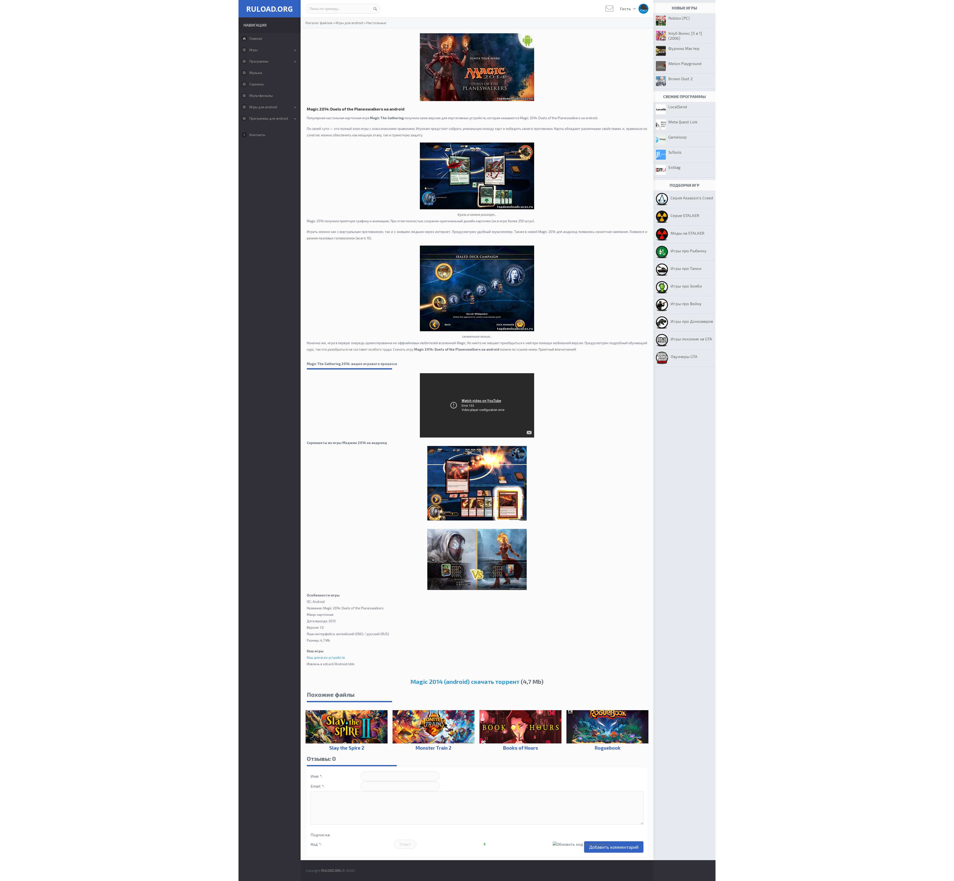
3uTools (674, 152)
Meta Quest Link (682, 121)
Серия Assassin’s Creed (692, 197)
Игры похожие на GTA (691, 338)
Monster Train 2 (433, 748)
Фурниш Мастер (683, 48)
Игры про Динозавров (692, 321)
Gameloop (677, 137)
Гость (626, 8)
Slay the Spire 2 (346, 748)
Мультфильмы (261, 95)
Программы (259, 61)
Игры (253, 50)
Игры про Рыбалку (689, 250)
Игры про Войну (686, 303)
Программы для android (268, 118)
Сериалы (256, 84)
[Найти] (375, 8)
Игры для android (263, 107)
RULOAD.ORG (269, 9)
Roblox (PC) (679, 18)
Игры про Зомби (686, 286)
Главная (255, 38)
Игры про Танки (686, 268)
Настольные (376, 23)
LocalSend (677, 106)
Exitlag (674, 167)
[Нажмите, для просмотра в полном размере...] (477, 519)
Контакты (257, 135)
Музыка (255, 73)
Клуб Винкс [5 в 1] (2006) (685, 35)
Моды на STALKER (687, 233)
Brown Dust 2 (680, 78)
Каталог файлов (319, 23)
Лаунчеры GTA (684, 356)
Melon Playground (684, 63)
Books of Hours (520, 748)
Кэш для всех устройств (326, 658)
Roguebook (608, 748)
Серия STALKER (685, 215)
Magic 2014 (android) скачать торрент (464, 681)
